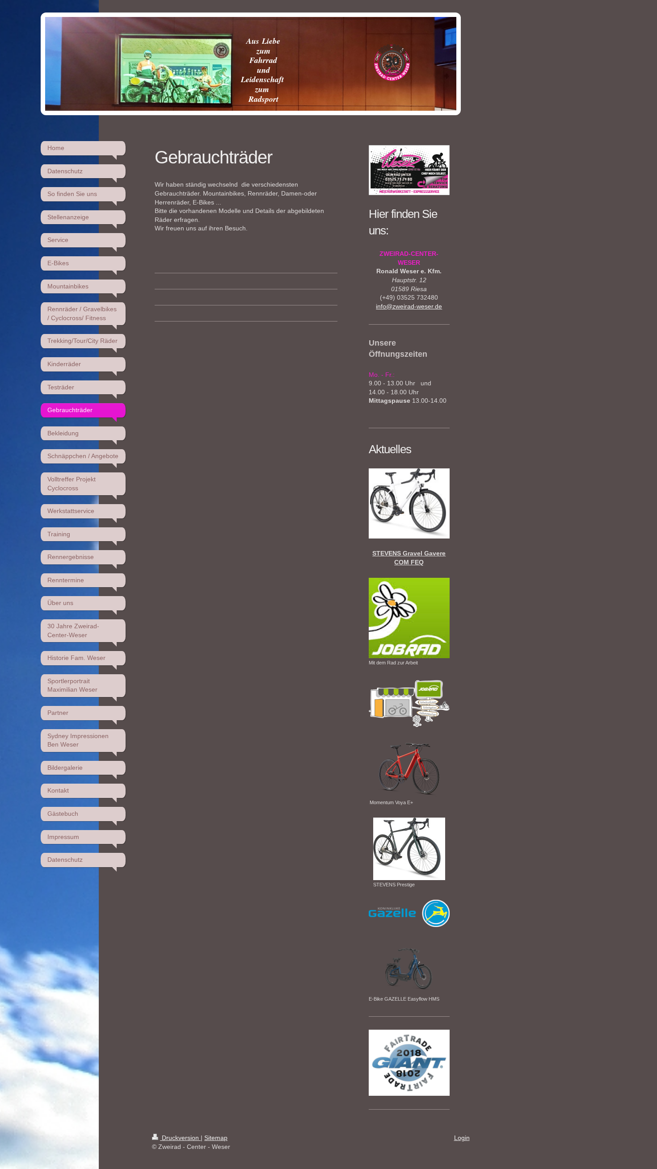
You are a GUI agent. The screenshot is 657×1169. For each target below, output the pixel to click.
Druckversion (180, 1137)
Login (462, 1137)
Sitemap (215, 1137)
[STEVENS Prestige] (409, 849)
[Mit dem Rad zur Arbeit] (409, 618)
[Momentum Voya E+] (409, 768)
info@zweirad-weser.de (409, 306)
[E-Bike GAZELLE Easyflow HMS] (409, 966)
